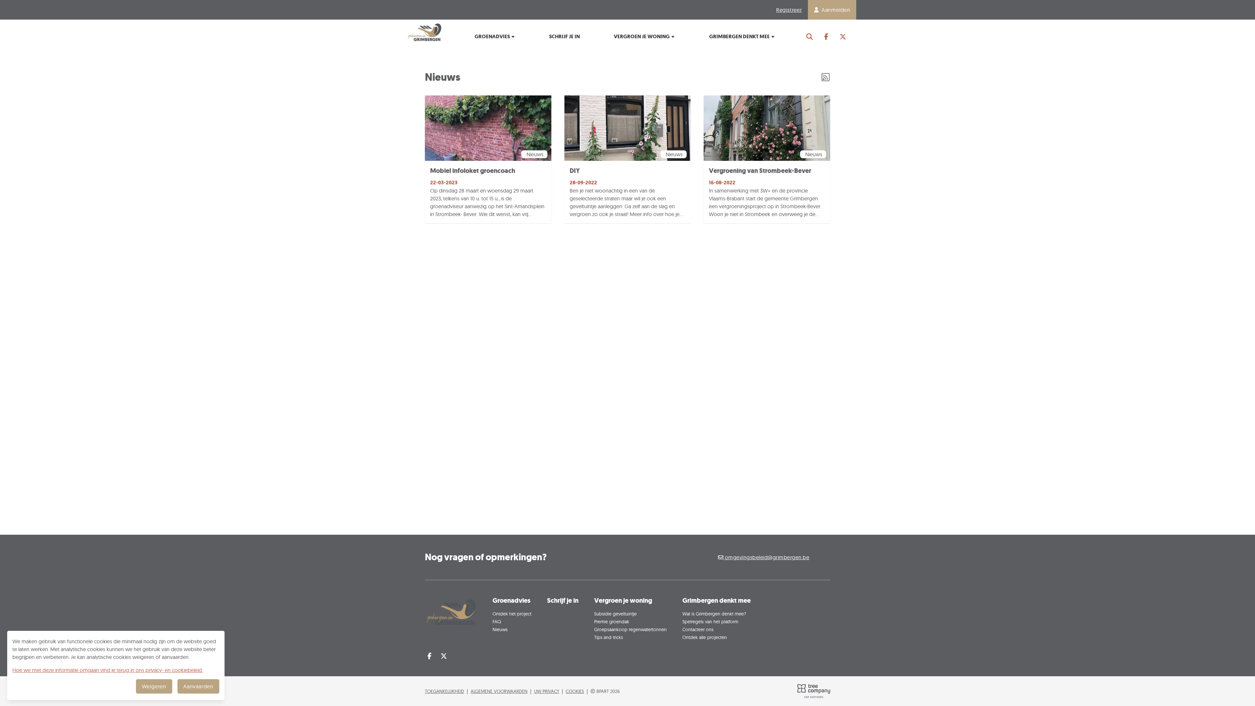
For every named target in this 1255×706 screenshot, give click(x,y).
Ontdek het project (512, 613)
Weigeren (154, 686)
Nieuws (500, 629)
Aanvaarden (198, 686)
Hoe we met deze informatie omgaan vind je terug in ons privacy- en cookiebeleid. (107, 670)
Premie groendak (611, 621)
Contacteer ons (697, 629)
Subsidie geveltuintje (615, 613)
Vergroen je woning (642, 36)
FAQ (497, 621)
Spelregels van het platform (710, 621)
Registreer (789, 10)
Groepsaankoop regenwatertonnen (630, 629)
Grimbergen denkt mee (740, 36)
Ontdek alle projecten (704, 637)
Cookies (575, 691)
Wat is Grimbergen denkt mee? (714, 613)
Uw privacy (546, 691)
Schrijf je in (564, 36)
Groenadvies (493, 36)
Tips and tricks (608, 637)
